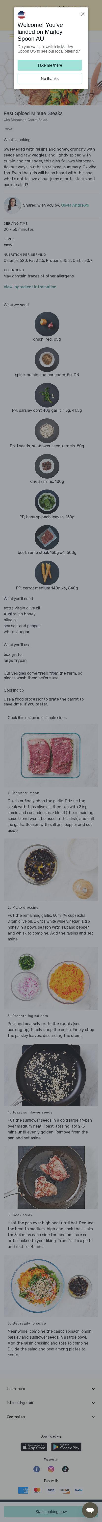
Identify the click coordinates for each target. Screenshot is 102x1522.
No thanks (50, 79)
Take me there (49, 65)
